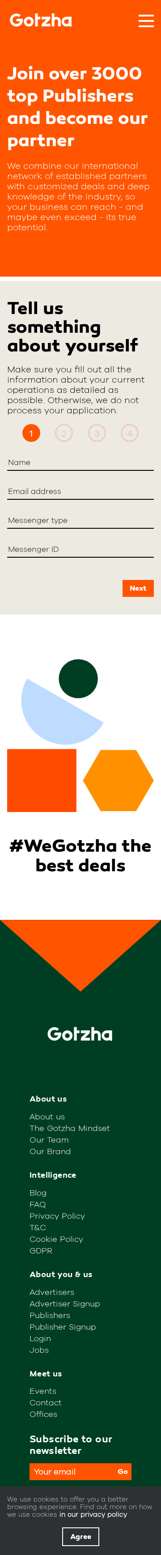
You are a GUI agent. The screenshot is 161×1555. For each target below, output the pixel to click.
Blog (38, 1192)
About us (47, 1116)
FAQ (38, 1204)
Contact (46, 1402)
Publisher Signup (63, 1326)
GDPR (41, 1250)
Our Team (49, 1139)
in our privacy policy (93, 1514)
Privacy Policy (57, 1215)
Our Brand (50, 1151)
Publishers (50, 1315)
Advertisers (52, 1292)
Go (123, 1471)
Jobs (39, 1350)
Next (138, 588)
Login (40, 1338)
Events (43, 1391)
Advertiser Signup (65, 1303)
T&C (38, 1227)
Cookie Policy (56, 1239)
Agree (80, 1536)
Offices (43, 1414)
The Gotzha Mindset (70, 1128)
